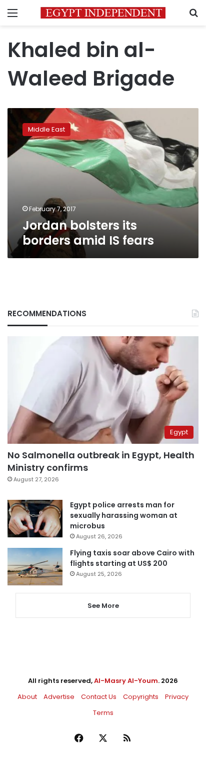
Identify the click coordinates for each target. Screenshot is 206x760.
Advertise (59, 696)
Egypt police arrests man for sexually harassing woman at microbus (124, 515)
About (27, 696)
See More (103, 605)
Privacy (176, 696)
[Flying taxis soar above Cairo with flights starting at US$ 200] (35, 566)
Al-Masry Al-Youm (126, 680)
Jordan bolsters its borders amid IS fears (88, 233)
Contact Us (98, 696)
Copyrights (140, 696)
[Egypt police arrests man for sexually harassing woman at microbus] (35, 518)
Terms (103, 712)
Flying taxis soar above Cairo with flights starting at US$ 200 (132, 558)
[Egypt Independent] (103, 13)
